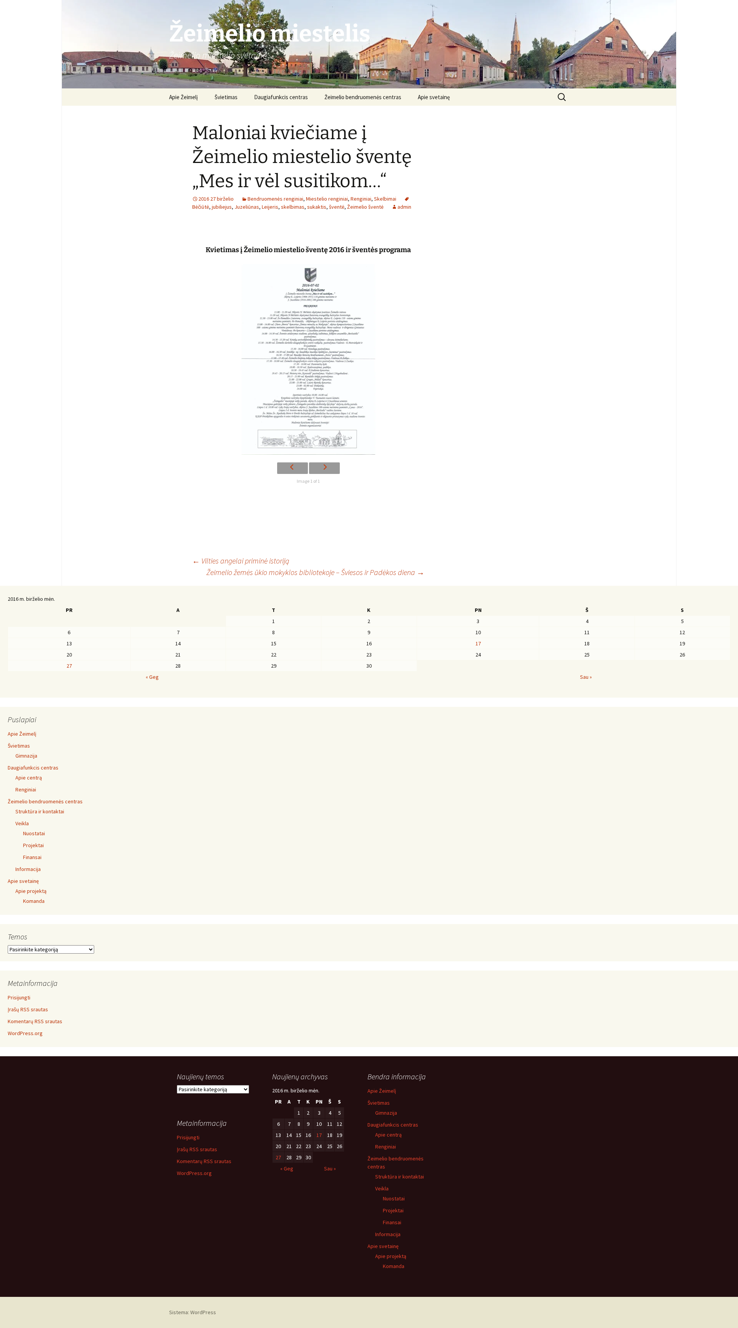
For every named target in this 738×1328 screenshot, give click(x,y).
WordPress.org (25, 1033)
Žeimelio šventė (365, 206)
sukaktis (316, 206)
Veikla (22, 823)
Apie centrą (28, 777)
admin (404, 206)
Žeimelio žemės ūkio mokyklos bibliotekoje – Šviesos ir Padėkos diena (315, 572)
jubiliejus (222, 206)
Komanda (34, 901)
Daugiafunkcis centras (281, 97)
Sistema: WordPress (192, 1312)
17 (478, 643)
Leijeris (270, 206)
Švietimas (226, 97)
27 (69, 665)
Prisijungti (19, 997)
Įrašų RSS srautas (28, 1009)
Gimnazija (26, 755)
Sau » (586, 676)
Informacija (28, 869)
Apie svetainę (434, 97)
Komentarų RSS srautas (35, 1021)
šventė (336, 206)
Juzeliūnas (246, 206)
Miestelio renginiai (327, 198)
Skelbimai (385, 198)
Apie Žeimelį (183, 97)
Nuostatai (34, 833)
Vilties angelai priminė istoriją (240, 560)
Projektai (33, 845)
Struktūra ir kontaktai (39, 811)
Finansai (32, 857)
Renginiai (361, 198)
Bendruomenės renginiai (275, 198)
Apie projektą (31, 891)
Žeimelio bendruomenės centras (362, 97)
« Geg (152, 676)
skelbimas (292, 206)
